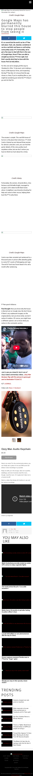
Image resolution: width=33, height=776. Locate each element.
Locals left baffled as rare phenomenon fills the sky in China (15, 634)
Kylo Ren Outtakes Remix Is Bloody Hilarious (21, 717)
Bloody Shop (16, 761)
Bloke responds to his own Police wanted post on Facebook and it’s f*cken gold (21, 710)
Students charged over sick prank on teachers (21, 701)
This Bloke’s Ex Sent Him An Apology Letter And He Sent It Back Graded (22, 743)
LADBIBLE (7, 383)
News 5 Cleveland (15, 388)
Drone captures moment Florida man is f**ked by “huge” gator (15, 658)
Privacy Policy (27, 773)
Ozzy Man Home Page (6, 758)
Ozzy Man (13, 529)
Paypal (25, 758)
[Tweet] (23, 38)
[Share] (8, 38)
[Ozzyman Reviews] (16, 754)
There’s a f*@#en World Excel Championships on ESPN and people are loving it (22, 726)
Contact (25, 756)
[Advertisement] (16, 100)
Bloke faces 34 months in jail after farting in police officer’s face (16, 611)
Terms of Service (15, 775)
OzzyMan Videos (16, 757)
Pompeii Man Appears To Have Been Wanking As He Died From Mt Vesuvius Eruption (22, 735)
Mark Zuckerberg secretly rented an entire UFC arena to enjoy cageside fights (16, 564)
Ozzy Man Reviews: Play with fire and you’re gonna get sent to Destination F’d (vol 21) (16, 377)
